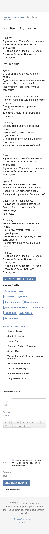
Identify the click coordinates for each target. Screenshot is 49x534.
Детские (22, 296)
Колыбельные (12, 302)
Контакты (23, 522)
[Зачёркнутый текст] (18, 422)
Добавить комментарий (16, 483)
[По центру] (28, 422)
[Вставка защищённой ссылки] (5, 426)
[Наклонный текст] (10, 422)
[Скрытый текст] (15, 426)
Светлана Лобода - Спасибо (21, 346)
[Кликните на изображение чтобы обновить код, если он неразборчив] (29, 465)
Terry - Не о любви (16, 378)
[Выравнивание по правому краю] (32, 422)
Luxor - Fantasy (14, 341)
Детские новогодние (15, 307)
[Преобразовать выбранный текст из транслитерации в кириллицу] (24, 426)
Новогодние (31, 302)
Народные (10, 313)
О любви (9, 296)
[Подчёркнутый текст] (13, 422)
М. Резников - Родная (18, 373)
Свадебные (37, 307)
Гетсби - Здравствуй (17, 368)
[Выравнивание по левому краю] (23, 422)
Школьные (26, 313)
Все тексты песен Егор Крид (19, 279)
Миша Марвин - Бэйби (18, 363)
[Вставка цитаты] (20, 426)
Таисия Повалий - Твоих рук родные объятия (25, 357)
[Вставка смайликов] (37, 422)
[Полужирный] (6, 422)
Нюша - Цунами (15, 331)
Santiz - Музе (13, 351)
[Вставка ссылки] (42, 422)
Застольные (11, 318)
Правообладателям (23, 519)
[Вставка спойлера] (29, 426)
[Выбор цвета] (10, 426)
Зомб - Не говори (15, 336)
